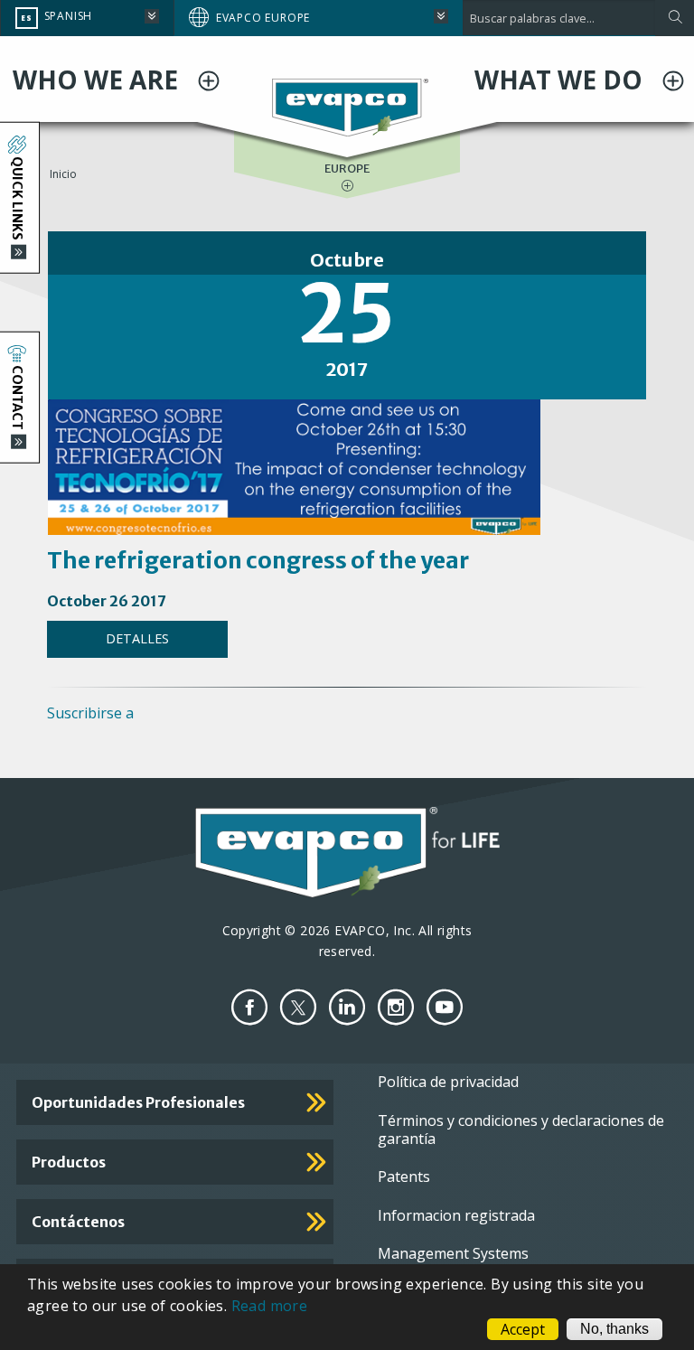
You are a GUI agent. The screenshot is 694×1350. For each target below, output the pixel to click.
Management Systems (453, 1253)
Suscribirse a (90, 713)
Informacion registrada (456, 1215)
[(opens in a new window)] (249, 1007)
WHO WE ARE (98, 79)
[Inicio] (347, 106)
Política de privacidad (448, 1082)
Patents (404, 1176)
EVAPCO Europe (263, 17)
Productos (69, 1162)
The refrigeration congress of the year (258, 560)
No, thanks (614, 1328)
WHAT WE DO (561, 79)
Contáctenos (78, 1222)
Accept (523, 1329)
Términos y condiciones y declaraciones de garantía (521, 1129)
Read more (269, 1306)
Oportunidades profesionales (138, 1102)
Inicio (63, 174)
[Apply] (674, 18)
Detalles (137, 638)
